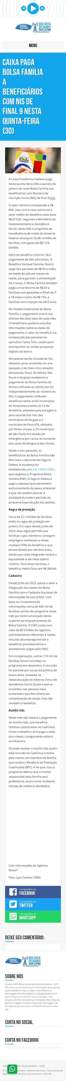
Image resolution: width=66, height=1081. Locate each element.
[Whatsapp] (12, 1069)
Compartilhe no (27, 892)
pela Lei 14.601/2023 (40, 469)
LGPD (42, 1065)
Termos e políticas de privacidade (20, 1065)
